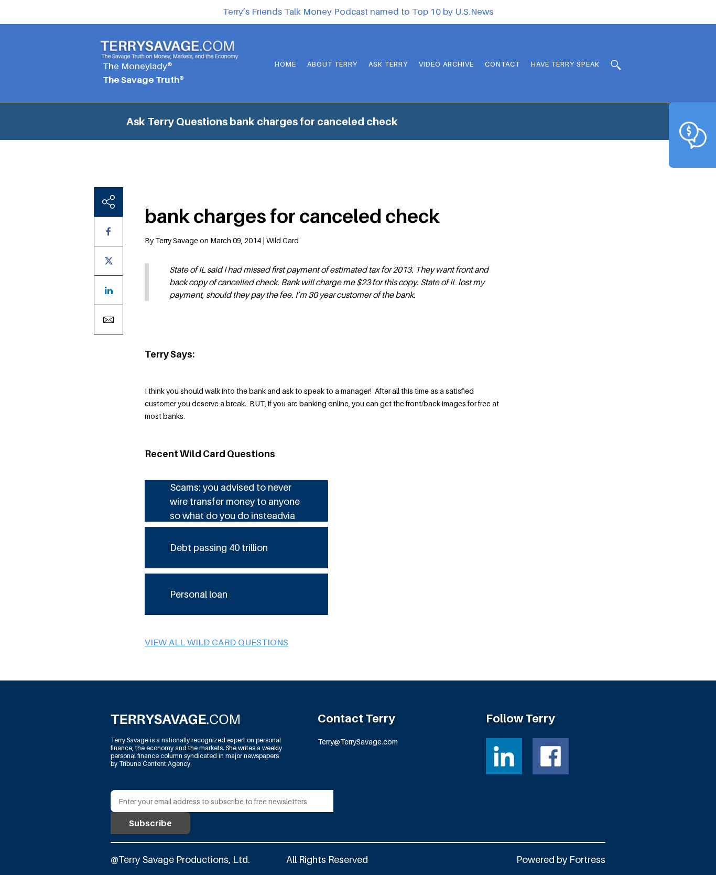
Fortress (587, 859)
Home (285, 64)
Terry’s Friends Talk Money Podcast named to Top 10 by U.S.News (358, 11)
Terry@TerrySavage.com (358, 741)
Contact (502, 64)
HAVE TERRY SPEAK (565, 64)
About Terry (332, 64)
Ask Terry (388, 64)
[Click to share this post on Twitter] (108, 260)
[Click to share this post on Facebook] (108, 231)
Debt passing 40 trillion (219, 547)
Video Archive (446, 64)
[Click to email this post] (108, 319)
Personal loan (198, 594)
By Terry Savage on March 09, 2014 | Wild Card (222, 240)
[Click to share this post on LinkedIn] (108, 290)
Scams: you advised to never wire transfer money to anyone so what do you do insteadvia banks (235, 502)
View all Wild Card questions (216, 642)
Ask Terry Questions (176, 121)
